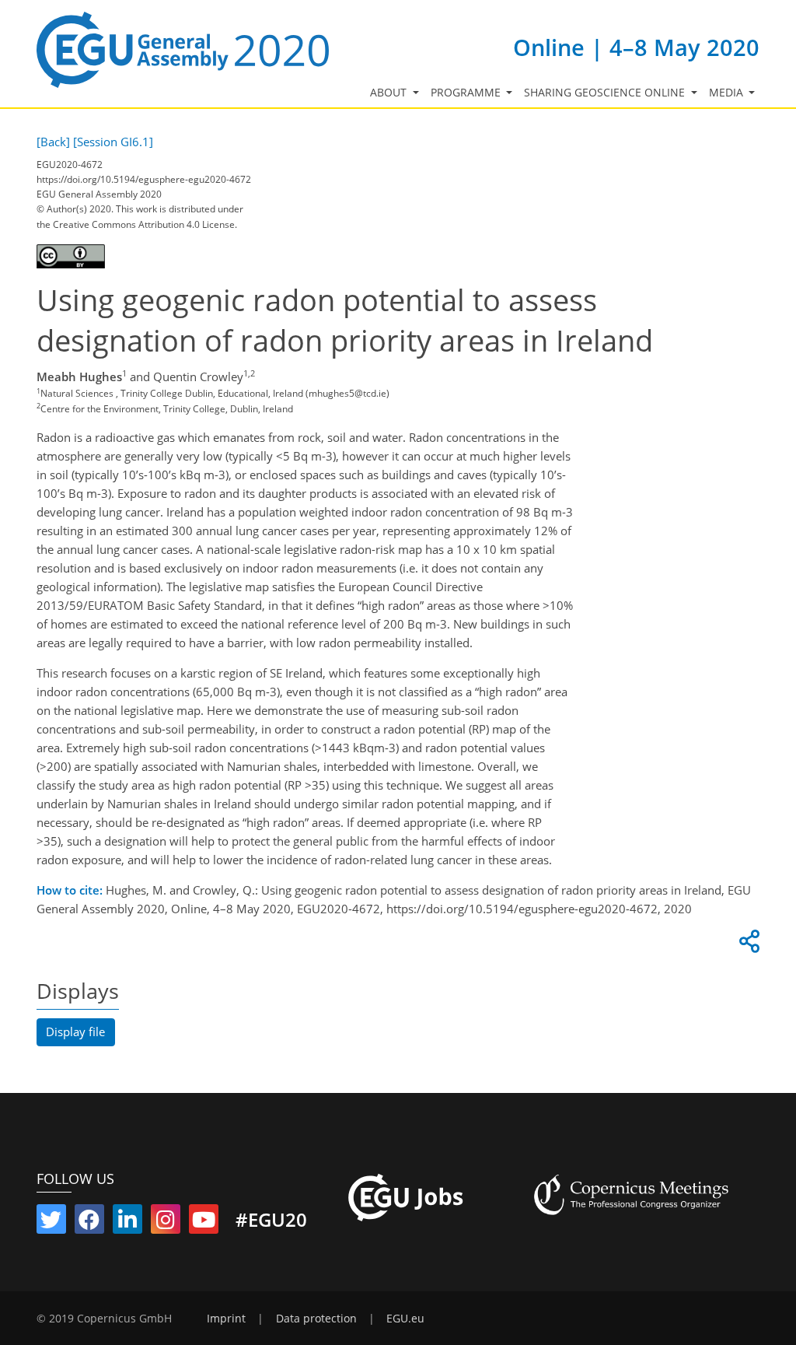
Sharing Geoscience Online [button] (606, 93)
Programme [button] (467, 93)
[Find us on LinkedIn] (127, 1223)
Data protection (316, 1319)
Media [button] (727, 93)
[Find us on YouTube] (203, 1223)
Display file (75, 1031)
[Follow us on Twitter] (51, 1223)
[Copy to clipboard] (747, 945)
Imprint (226, 1319)
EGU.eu (405, 1319)
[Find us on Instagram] (165, 1223)
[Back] (53, 141)
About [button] (390, 93)
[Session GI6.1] (113, 141)
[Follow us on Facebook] (89, 1223)
